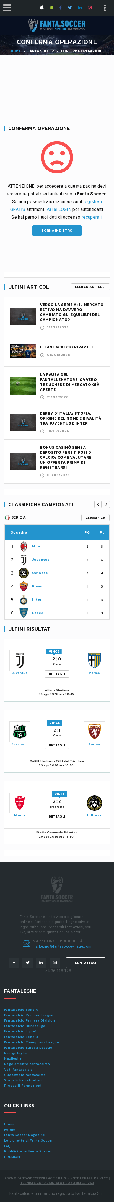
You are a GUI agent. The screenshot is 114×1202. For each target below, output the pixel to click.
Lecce (37, 612)
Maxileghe (13, 1058)
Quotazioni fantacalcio (25, 1074)
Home (16, 51)
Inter (37, 599)
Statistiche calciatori (23, 1080)
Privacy (101, 1178)
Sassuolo (19, 744)
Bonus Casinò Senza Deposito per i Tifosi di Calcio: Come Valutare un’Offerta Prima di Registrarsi (66, 457)
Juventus (41, 559)
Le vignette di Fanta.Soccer (28, 1140)
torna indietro (57, 230)
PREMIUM (12, 1156)
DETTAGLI (57, 674)
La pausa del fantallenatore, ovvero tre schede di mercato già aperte (70, 382)
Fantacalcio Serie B (21, 1036)
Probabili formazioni (23, 1085)
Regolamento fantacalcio (27, 1063)
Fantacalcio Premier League (28, 1015)
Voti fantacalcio (18, 1069)
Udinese (40, 572)
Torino (94, 744)
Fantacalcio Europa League (28, 1047)
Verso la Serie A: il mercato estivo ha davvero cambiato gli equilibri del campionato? (72, 312)
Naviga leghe (15, 1053)
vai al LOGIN (59, 209)
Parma (94, 672)
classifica (95, 517)
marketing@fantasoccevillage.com (62, 946)
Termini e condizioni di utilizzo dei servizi (57, 1182)
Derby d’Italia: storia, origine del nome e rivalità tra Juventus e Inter (71, 418)
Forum (9, 1129)
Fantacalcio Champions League (31, 1042)
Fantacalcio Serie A (21, 1009)
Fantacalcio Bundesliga (24, 1026)
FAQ (7, 1146)
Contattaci (86, 962)
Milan (37, 546)
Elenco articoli (90, 286)
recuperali (92, 217)
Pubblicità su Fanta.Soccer (27, 1151)
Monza (19, 815)
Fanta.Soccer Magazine (24, 1134)
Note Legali (81, 1178)
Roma (37, 586)
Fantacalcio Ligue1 (20, 1031)
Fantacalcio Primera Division (29, 1020)
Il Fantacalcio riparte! (66, 347)
